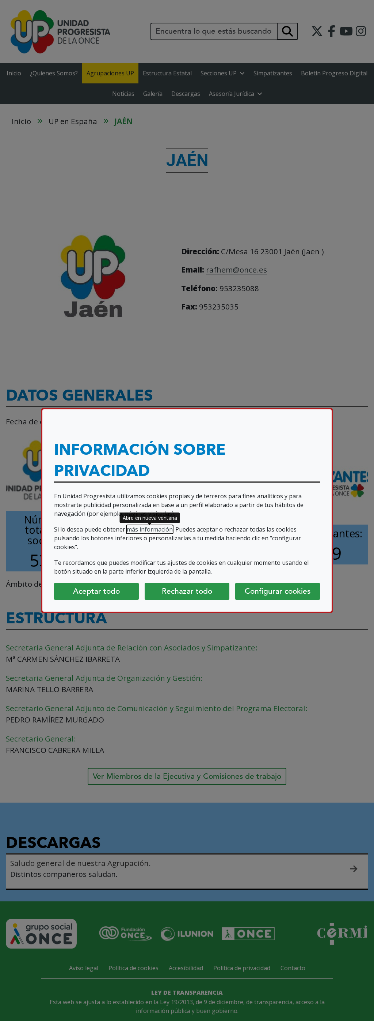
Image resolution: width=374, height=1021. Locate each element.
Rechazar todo (187, 591)
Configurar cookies (277, 591)
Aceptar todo (96, 591)
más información (150, 529)
